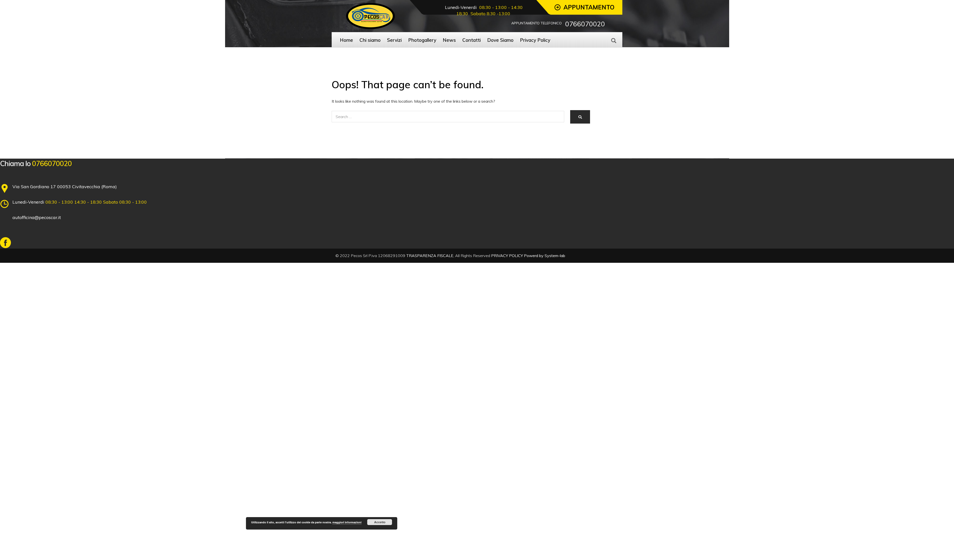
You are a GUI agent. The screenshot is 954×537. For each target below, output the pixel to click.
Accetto (379, 522)
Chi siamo (370, 40)
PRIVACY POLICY (507, 255)
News (449, 40)
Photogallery (422, 40)
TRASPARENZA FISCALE (429, 255)
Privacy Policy (535, 40)
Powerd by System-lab (544, 255)
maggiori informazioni (346, 522)
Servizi (394, 40)
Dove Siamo (500, 40)
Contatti (471, 40)
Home (346, 40)
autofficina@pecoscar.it (36, 217)
